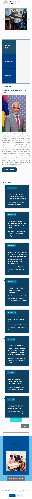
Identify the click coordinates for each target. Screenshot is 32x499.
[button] (4, 19)
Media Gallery (7, 182)
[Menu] (28, 2)
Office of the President (14, 2)
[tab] (9, 47)
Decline (20, 496)
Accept (12, 496)
